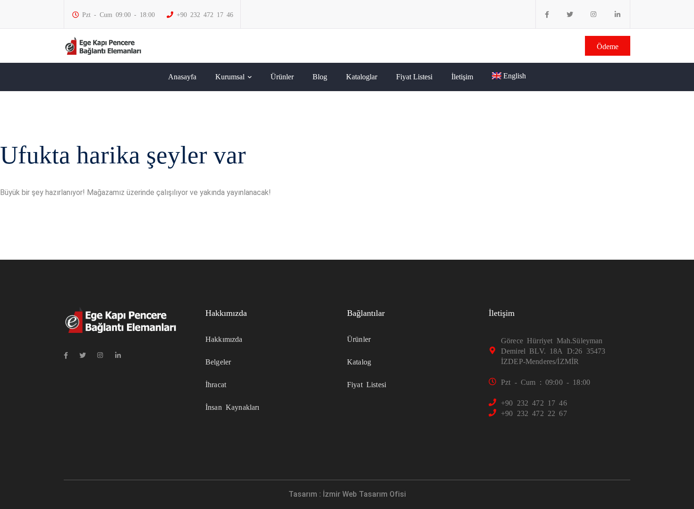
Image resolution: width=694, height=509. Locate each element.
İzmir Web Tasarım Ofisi (364, 494)
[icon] (547, 14)
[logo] (103, 45)
